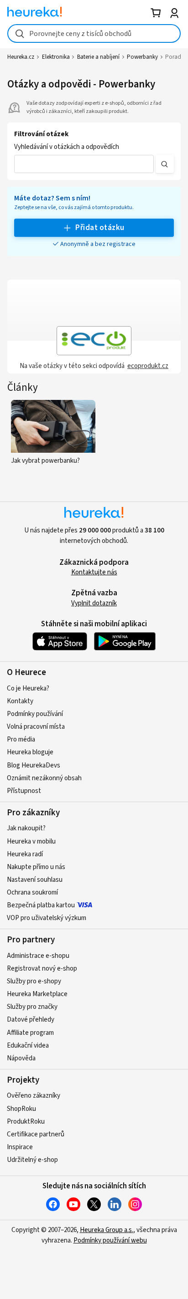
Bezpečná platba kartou (41, 905)
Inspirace (20, 1147)
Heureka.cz (20, 57)
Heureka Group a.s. (106, 1230)
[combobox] (93, 33)
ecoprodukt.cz (147, 366)
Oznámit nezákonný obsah (44, 778)
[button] (84, 164)
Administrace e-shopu (38, 956)
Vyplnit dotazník (94, 603)
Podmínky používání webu (110, 1240)
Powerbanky (142, 57)
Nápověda (21, 1058)
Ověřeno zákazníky (33, 1095)
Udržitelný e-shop (32, 1160)
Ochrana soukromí (32, 892)
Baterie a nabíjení (98, 57)
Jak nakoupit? (26, 828)
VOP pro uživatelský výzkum (46, 918)
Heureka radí (25, 854)
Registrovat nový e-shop (42, 968)
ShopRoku (21, 1109)
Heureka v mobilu (31, 841)
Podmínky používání (35, 714)
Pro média (21, 739)
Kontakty (20, 701)
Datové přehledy (30, 1019)
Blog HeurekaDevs (33, 765)
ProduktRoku (26, 1121)
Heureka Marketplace (37, 994)
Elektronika (56, 57)
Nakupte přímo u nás (36, 867)
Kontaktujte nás (94, 572)
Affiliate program (30, 1033)
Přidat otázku (99, 227)
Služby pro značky (32, 1007)
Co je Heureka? (28, 688)
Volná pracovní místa (36, 726)
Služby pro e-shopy (34, 981)
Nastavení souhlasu (35, 880)
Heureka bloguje (30, 752)
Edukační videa (28, 1045)
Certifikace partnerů (35, 1134)
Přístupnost (24, 791)
